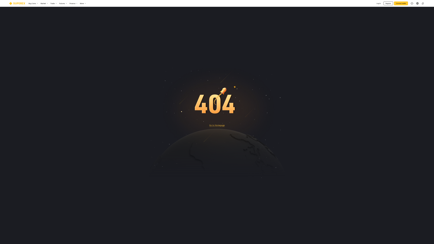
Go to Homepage (217, 125)
